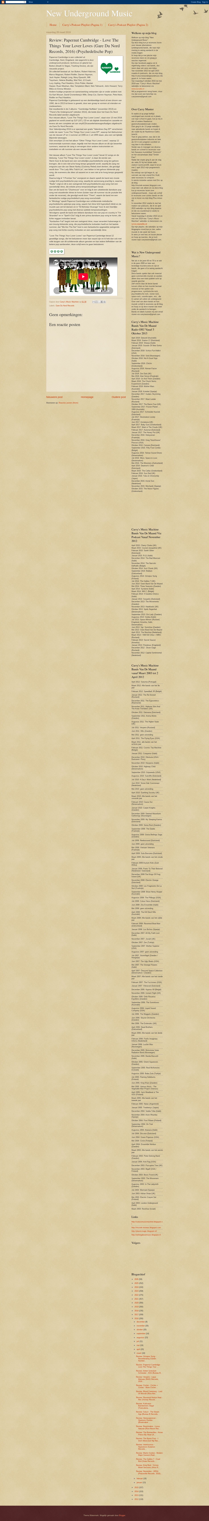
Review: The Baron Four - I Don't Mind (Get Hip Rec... (148, 1439)
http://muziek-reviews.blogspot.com (146, 1228)
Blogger (122, 1515)
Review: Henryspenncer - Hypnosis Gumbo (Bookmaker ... (146, 1420)
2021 (136, 1299)
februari (140, 1478)
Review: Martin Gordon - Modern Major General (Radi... (149, 1454)
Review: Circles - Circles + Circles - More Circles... (147, 1386)
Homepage (87, 397)
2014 (136, 1491)
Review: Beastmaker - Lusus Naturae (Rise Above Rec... (148, 1427)
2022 (136, 1295)
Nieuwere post (54, 397)
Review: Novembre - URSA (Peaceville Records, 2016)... (149, 1472)
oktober (140, 1329)
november (141, 1326)
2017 (136, 1314)
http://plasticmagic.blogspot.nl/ (144, 1231)
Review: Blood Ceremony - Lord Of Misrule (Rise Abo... (149, 1392)
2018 (136, 1311)
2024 (136, 1287)
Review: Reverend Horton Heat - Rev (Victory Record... (149, 1398)
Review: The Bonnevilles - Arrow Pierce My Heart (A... (149, 1433)
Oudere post (119, 397)
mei (138, 1345)
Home (53, 25)
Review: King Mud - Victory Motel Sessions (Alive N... (148, 1466)
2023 (136, 1291)
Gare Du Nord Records (65, 306)
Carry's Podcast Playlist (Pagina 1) (82, 25)
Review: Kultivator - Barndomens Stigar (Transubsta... (145, 1406)
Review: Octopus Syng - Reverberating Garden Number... (146, 1358)
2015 (136, 1487)
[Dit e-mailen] (93, 301)
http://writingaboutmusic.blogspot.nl (146, 1235)
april (139, 1349)
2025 (136, 1283)
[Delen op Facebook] (101, 301)
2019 (136, 1307)
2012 (136, 1499)
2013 (136, 1495)
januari (140, 1482)
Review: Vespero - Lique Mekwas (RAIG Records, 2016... (147, 1379)
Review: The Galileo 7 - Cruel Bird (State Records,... (148, 1460)
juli (138, 1341)
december (141, 1322)
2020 (136, 1303)
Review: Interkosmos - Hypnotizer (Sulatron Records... (145, 1447)
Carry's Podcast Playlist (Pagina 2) (128, 25)
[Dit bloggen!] (96, 301)
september (141, 1333)
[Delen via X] (99, 301)
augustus (141, 1337)
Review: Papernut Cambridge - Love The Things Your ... (148, 1366)
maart (139, 1353)
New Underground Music (89, 13)
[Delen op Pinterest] (104, 301)
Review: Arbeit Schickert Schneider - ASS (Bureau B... (149, 1372)
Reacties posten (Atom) (68, 403)
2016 (136, 1318)
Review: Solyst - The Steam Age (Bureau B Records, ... (148, 1413)
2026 (136, 1279)
